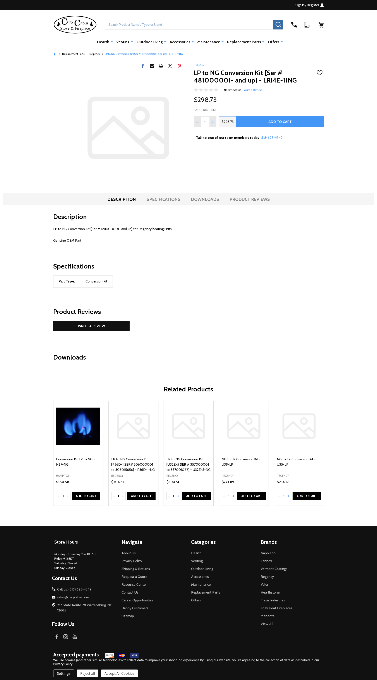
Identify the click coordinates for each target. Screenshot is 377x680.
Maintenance (208, 42)
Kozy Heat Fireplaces (276, 608)
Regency (199, 64)
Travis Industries (273, 600)
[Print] (161, 66)
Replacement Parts (244, 42)
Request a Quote (134, 577)
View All (267, 624)
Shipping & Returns (136, 569)
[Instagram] (65, 636)
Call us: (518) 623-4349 (74, 589)
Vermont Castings (274, 569)
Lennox (266, 561)
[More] (112, 42)
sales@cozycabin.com (73, 597)
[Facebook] (143, 66)
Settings (63, 673)
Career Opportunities (137, 600)
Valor (264, 584)
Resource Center (134, 584)
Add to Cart (280, 122)
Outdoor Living (150, 42)
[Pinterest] (179, 66)
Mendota (267, 616)
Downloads (205, 199)
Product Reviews (250, 199)
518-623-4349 (272, 138)
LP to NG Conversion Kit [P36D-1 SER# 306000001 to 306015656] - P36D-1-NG (133, 464)
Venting (123, 42)
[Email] (152, 66)
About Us (129, 553)
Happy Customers (135, 608)
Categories (203, 542)
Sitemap (128, 616)
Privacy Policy (132, 561)
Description (121, 199)
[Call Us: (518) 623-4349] (294, 25)
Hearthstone (270, 592)
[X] (170, 66)
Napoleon (268, 553)
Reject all (87, 673)
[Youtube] (74, 636)
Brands (269, 542)
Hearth (103, 42)
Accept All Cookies (119, 673)
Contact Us (130, 592)
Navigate (132, 542)
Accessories (180, 42)
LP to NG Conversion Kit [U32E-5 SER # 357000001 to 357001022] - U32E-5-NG (188, 464)
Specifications (163, 199)
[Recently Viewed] (307, 25)
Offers (273, 42)
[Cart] (321, 25)
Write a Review (253, 89)
